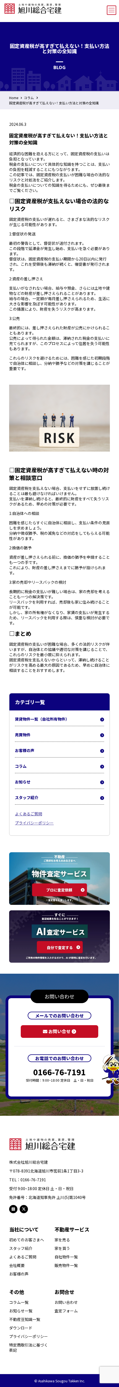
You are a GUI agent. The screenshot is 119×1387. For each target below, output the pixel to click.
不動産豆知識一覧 (24, 1319)
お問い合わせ (66, 1302)
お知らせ (22, 782)
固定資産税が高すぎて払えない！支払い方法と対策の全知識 (54, 103)
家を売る (62, 1239)
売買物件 (22, 734)
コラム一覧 (19, 1302)
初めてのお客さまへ (26, 1239)
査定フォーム (66, 1310)
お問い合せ (59, 1031)
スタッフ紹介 (26, 797)
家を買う (62, 1248)
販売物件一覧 (66, 1265)
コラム (29, 97)
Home (13, 97)
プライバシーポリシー (34, 823)
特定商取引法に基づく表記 (28, 1347)
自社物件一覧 (66, 1257)
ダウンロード (20, 1328)
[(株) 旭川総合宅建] (33, 7)
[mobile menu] (111, 10)
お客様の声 (24, 750)
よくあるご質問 (28, 813)
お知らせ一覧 (20, 1310)
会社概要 (17, 1265)
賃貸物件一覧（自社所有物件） (42, 719)
